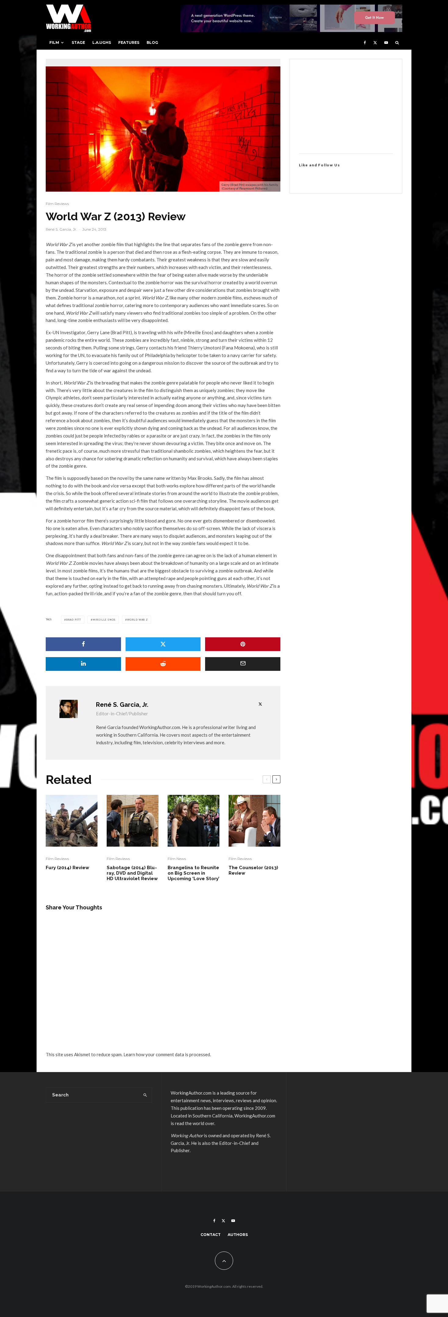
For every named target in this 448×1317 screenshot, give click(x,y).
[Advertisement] (346, 106)
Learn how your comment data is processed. (167, 1054)
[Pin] (242, 644)
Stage (78, 42)
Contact (211, 1234)
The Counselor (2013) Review (253, 870)
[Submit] (163, 664)
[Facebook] (365, 43)
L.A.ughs (101, 42)
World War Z (137, 619)
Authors (238, 1234)
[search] (145, 1095)
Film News (177, 858)
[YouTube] (386, 43)
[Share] (83, 644)
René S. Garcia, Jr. (61, 229)
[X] (375, 43)
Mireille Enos (104, 619)
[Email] (242, 664)
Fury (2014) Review (67, 867)
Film (54, 42)
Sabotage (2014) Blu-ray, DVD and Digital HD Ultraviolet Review (132, 873)
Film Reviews (57, 203)
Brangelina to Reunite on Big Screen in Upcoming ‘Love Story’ (193, 873)
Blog (152, 42)
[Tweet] (163, 644)
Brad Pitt (73, 619)
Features (128, 42)
